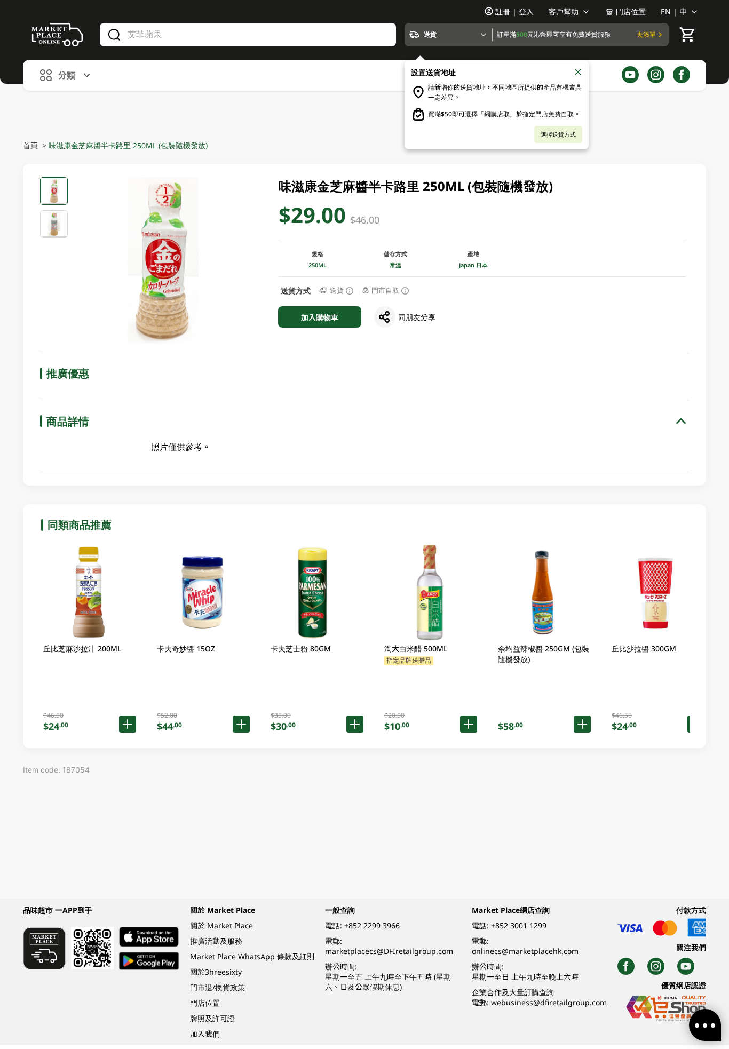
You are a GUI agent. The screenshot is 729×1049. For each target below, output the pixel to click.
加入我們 (205, 1034)
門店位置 (631, 11)
